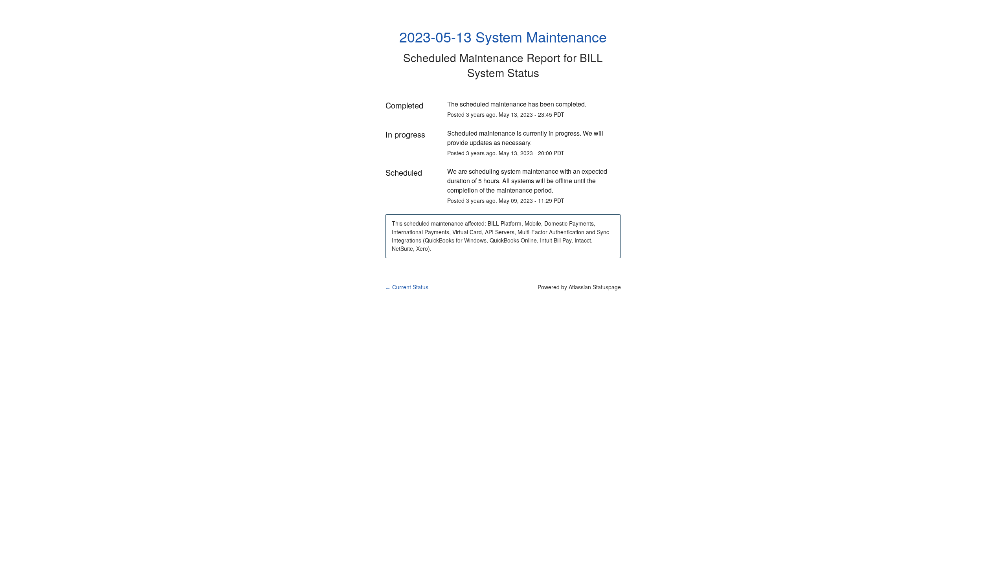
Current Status (406, 287)
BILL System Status (535, 65)
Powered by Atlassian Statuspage (579, 287)
